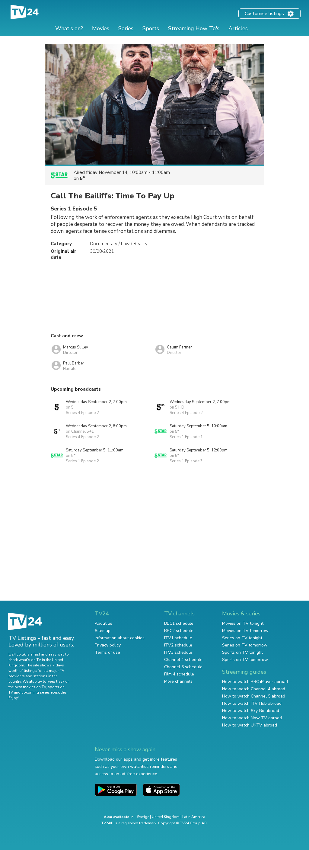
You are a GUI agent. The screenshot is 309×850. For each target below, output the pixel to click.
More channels (178, 681)
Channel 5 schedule (183, 667)
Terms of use (107, 652)
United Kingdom (166, 816)
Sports (150, 28)
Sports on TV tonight (242, 652)
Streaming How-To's (193, 28)
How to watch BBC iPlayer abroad (255, 682)
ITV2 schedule (178, 645)
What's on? (69, 28)
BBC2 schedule (178, 630)
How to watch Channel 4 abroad (253, 689)
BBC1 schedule (178, 623)
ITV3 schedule (178, 652)
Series (125, 28)
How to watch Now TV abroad (252, 718)
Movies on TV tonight (242, 623)
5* (82, 178)
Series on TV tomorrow (244, 645)
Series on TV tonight (242, 638)
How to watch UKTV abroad (249, 725)
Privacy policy (108, 645)
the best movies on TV (27, 687)
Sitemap (102, 630)
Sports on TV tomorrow (245, 659)
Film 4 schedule (179, 674)
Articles (238, 28)
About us (103, 623)
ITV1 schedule (178, 638)
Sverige (143, 816)
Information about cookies (120, 638)
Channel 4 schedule (183, 659)
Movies (100, 28)
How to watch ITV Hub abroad (252, 703)
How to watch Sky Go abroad (250, 711)
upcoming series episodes (44, 692)
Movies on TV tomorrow (245, 630)
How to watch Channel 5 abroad (253, 696)
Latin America (193, 816)
